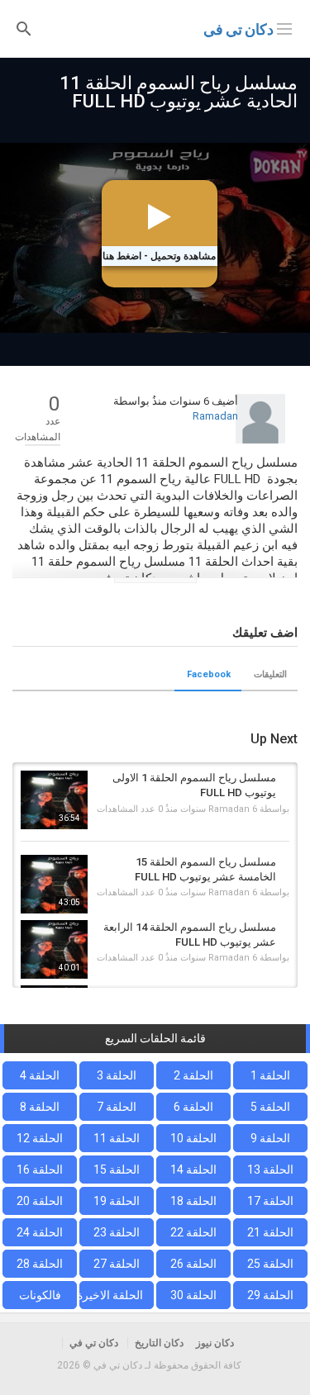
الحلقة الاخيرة (111, 1295)
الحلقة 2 (193, 1075)
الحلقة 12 (40, 1138)
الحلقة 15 (116, 1169)
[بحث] (24, 27)
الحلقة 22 (193, 1232)
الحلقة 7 (116, 1106)
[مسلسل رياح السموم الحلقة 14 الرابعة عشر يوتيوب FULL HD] (54, 949)
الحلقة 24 (40, 1232)
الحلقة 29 (270, 1295)
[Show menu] (284, 27)
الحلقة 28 (40, 1263)
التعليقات (270, 674)
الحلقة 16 (40, 1169)
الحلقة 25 (270, 1263)
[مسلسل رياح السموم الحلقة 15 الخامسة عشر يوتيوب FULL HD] (54, 884)
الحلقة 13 (270, 1169)
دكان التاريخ (159, 1343)
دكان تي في (238, 29)
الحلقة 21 (270, 1232)
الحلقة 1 (270, 1075)
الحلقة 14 (193, 1169)
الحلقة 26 (193, 1263)
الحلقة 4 (40, 1075)
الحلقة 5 (270, 1106)
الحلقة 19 (116, 1201)
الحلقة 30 (193, 1295)
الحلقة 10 (193, 1138)
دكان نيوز (215, 1343)
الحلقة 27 (116, 1263)
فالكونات (40, 1295)
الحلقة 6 (193, 1106)
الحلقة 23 (116, 1232)
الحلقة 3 (116, 1075)
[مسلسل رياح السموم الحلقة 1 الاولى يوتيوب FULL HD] (54, 800)
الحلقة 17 (270, 1201)
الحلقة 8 (40, 1106)
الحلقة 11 (116, 1138)
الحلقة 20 (40, 1201)
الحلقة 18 (193, 1201)
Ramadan (215, 416)
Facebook (209, 674)
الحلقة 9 (270, 1138)
